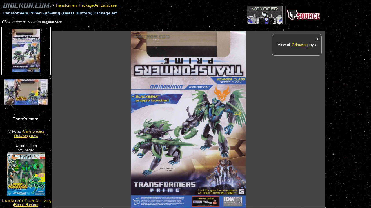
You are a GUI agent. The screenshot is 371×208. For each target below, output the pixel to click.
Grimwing (300, 45)
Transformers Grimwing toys (29, 133)
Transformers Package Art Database (86, 5)
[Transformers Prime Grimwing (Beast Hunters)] (26, 194)
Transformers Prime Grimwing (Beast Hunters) (26, 202)
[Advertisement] (157, 28)
